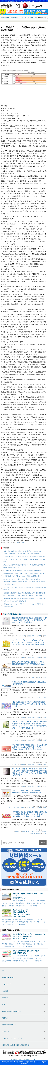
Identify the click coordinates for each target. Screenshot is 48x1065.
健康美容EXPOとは (8, 977)
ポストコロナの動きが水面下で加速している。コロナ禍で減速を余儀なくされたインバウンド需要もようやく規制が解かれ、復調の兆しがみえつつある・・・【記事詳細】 (24, 944)
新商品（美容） (31, 636)
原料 (33, 677)
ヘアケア (17, 740)
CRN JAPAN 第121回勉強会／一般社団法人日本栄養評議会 (22, 570)
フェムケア (22, 636)
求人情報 (5, 998)
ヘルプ (4, 1004)
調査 (23, 542)
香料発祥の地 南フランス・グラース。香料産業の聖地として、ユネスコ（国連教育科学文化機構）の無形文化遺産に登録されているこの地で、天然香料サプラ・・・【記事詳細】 (23, 903)
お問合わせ (5, 1031)
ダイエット (15, 764)
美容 (45, 636)
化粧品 (23, 657)
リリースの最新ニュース (12, 614)
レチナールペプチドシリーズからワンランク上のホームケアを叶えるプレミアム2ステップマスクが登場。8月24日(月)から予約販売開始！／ (24, 559)
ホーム (4, 971)
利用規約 (5, 1018)
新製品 (39, 636)
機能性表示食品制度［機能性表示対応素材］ (16, 1045)
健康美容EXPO (16, 1059)
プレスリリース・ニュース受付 (12, 1038)
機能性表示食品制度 (36, 833)
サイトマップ (6, 984)
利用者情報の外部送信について (12, 1011)
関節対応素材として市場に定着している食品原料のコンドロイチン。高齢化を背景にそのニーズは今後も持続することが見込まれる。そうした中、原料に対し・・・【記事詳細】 (23, 921)
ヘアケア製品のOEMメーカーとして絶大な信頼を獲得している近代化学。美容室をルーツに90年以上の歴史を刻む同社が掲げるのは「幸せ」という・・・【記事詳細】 (23, 958)
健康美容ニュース (29, 1059)
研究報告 (39, 677)
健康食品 (23, 764)
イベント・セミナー (40, 697)
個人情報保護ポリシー (9, 1025)
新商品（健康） (31, 764)
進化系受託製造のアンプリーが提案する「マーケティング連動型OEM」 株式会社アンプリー (29, 936)
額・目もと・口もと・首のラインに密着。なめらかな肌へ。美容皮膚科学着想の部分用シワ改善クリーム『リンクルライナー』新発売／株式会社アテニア (24, 581)
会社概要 (5, 991)
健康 (18, 542)
